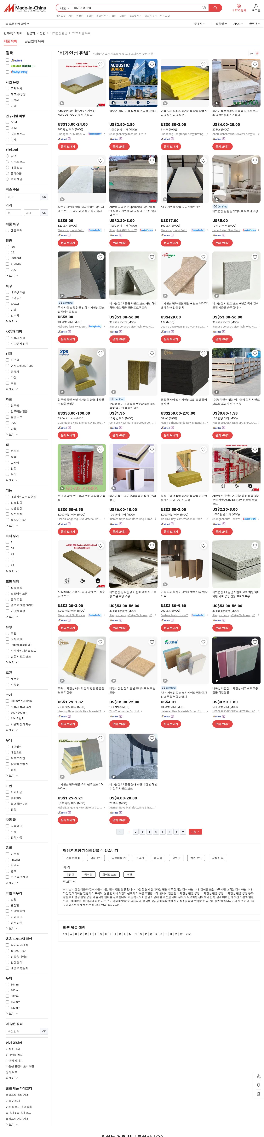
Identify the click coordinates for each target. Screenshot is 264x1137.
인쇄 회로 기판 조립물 (19, 1106)
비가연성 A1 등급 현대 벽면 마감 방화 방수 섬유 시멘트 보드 (133, 786)
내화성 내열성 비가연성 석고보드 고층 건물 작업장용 (235, 690)
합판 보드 (196, 858)
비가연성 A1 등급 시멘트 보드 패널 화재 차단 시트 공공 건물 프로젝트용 (133, 305)
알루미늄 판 (119, 858)
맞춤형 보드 (135, 15)
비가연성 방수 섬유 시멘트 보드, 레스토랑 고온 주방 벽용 (132, 594)
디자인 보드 (151, 15)
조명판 (140, 858)
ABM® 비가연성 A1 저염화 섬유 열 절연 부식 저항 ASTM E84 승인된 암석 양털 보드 (236, 499)
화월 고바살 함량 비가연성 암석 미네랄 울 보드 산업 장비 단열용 (184, 498)
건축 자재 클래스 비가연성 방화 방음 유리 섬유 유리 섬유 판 (184, 113)
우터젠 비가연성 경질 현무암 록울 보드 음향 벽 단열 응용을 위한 (132, 406)
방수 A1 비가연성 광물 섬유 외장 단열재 (133, 111)
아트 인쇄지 (13, 1100)
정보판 (176, 858)
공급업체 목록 (34, 41)
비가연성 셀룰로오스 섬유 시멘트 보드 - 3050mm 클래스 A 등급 (235, 113)
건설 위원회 (73, 858)
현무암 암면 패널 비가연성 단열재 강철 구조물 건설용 (81, 401)
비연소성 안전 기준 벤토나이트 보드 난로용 (132, 690)
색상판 (122, 15)
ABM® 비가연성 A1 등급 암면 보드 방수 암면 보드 (81, 594)
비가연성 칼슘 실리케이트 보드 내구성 (235, 211)
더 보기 (67, 881)
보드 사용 (165, 15)
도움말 (220, 23)
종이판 (89, 15)
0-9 (65, 934)
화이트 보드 (102, 15)
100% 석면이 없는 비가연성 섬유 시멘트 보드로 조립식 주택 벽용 (236, 401)
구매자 (198, 23)
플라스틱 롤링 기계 (17, 1094)
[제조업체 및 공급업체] (25, 8)
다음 (194, 831)
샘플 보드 (96, 858)
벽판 (114, 15)
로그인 (256, 10)
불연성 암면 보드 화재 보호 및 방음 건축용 (81, 498)
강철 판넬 (217, 858)
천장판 (79, 15)
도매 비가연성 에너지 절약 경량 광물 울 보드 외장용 (81, 690)
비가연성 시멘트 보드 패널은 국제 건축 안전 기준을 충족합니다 (235, 305)
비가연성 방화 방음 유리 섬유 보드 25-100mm (80, 786)
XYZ (188, 934)
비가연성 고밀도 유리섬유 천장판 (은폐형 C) (132, 498)
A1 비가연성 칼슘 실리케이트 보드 (181, 207)
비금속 (158, 858)
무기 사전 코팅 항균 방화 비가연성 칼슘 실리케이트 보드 (81, 309)
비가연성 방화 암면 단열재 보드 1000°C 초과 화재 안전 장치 (184, 305)
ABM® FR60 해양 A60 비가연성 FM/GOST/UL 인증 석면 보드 (76, 112)
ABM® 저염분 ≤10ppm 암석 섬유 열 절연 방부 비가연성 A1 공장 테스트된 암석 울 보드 (133, 211)
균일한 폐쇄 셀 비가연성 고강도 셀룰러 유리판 (184, 401)
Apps (236, 23)
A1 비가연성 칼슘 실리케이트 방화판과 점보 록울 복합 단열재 (184, 694)
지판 (71, 15)
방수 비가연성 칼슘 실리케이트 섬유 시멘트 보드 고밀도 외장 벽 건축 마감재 (81, 209)
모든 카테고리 (17, 23)
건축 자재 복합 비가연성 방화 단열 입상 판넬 (184, 594)
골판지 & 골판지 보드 (18, 1112)
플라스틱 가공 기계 (17, 1118)
